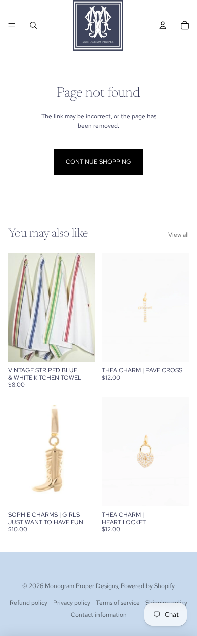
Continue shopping (98, 162)
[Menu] (11, 25)
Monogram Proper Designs (81, 586)
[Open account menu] (163, 25)
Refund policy (28, 603)
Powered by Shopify (148, 586)
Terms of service (118, 603)
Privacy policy (71, 603)
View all (178, 235)
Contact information (99, 615)
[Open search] (33, 25)
